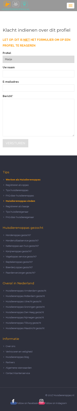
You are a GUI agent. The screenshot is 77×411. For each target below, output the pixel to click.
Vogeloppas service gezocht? (21, 256)
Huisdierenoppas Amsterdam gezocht (26, 290)
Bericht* (8, 96)
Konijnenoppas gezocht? (19, 251)
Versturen (15, 143)
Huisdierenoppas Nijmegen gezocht (25, 317)
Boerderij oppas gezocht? (19, 267)
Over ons (10, 346)
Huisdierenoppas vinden (20, 201)
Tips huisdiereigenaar (17, 211)
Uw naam (9, 67)
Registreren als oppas (17, 185)
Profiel (7, 53)
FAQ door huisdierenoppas (20, 195)
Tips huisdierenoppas (17, 190)
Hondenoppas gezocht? (18, 235)
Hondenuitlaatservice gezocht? (22, 240)
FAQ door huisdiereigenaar (20, 217)
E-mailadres (11, 81)
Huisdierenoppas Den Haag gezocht (25, 312)
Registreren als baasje (17, 206)
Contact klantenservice (18, 373)
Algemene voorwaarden (19, 367)
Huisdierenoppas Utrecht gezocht (23, 301)
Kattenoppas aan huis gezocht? (22, 246)
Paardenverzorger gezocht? (20, 272)
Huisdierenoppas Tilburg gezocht (23, 323)
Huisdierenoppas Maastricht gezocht (25, 328)
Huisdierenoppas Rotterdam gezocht (25, 296)
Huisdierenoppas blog (17, 357)
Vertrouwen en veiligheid (19, 351)
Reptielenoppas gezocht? (19, 262)
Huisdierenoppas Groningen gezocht (25, 307)
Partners (10, 362)
